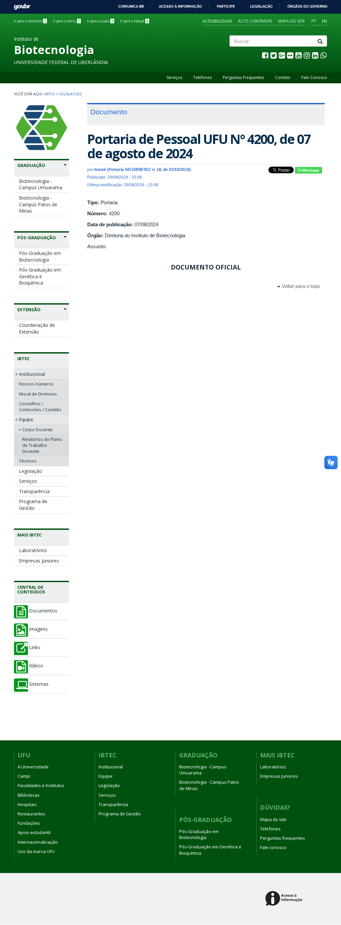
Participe (226, 6)
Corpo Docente (37, 430)
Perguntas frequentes (282, 838)
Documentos (43, 610)
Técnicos (28, 461)
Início (49, 94)
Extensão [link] (29, 309)
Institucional (32, 374)
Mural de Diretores (38, 394)
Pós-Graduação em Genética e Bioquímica (40, 276)
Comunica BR (131, 6)
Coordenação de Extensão (37, 328)
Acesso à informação (180, 6)
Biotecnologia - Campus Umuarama (40, 184)
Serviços (174, 77)
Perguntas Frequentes (243, 77)
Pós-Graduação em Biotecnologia (40, 256)
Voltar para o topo (300, 286)
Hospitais (27, 804)
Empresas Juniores (39, 560)
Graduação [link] (31, 165)
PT (313, 21)
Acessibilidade (217, 21)
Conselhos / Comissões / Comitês (40, 407)
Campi (24, 776)
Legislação (261, 6)
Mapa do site (291, 21)
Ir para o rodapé (134, 21)
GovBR (20, 5)
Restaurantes (31, 814)
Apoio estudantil (34, 832)
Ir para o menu (66, 21)
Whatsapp (310, 170)
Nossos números (36, 384)
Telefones (202, 77)
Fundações (29, 823)
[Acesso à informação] (284, 899)
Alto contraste (255, 21)
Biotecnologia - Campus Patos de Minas (38, 204)
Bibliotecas (29, 795)
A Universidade (33, 767)
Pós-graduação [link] (36, 237)
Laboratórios (33, 550)
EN (324, 21)
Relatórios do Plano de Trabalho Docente (42, 445)
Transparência (34, 491)
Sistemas (39, 684)
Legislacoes (70, 94)
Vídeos (36, 665)
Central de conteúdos (31, 589)
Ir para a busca (100, 21)
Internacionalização (38, 842)
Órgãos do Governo (307, 6)
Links (34, 647)
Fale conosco (273, 847)
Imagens (38, 629)
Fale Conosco (314, 77)
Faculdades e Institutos (41, 785)
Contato (282, 77)
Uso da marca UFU (36, 851)
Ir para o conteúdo (30, 21)
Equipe (26, 419)
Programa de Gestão (33, 504)
